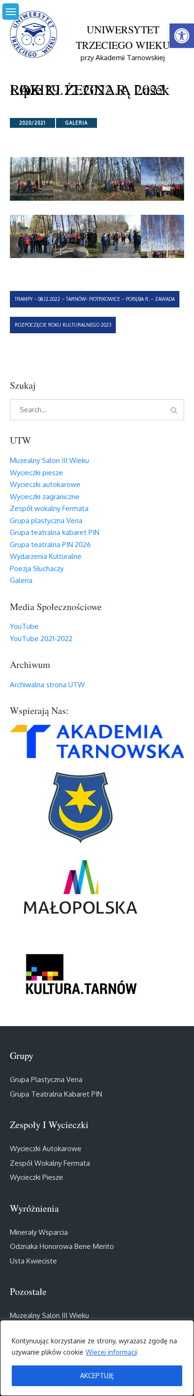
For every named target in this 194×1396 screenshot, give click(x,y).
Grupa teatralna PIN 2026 (50, 544)
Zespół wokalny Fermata (49, 508)
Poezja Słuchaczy (37, 568)
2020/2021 (32, 122)
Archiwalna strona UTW (47, 684)
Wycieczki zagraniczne (45, 496)
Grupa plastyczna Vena (46, 520)
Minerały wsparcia (39, 1232)
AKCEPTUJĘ (97, 1376)
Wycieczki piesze (36, 472)
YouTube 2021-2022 (41, 638)
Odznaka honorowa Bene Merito (62, 1246)
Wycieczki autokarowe (45, 484)
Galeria (76, 122)
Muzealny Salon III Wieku (49, 460)
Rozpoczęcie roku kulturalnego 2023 (63, 325)
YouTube (24, 626)
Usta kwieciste (33, 1260)
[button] (182, 36)
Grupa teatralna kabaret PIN (54, 532)
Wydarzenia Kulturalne (45, 556)
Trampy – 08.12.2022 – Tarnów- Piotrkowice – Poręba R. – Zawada (95, 299)
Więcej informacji (111, 1352)
